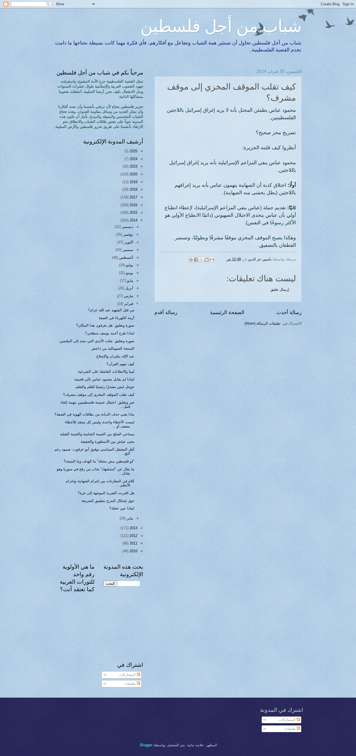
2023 (132, 166)
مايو (129, 280)
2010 (132, 551)
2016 (132, 205)
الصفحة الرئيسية (227, 312)
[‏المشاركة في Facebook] (196, 259)
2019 (132, 182)
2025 (132, 151)
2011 (132, 543)
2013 (132, 528)
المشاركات (128, 675)
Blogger (146, 745)
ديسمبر (127, 227)
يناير (129, 518)
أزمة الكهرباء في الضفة (116, 318)
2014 (132, 220)
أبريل (128, 288)
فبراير (128, 304)
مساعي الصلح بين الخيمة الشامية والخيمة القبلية (97, 434)
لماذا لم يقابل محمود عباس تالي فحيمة (104, 379)
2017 (132, 197)
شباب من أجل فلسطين (221, 25)
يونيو (129, 273)
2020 (132, 174)
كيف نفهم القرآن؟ (120, 364)
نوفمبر (127, 234)
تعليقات (130, 684)
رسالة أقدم (165, 312)
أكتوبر (128, 242)
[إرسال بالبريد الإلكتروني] (212, 259)
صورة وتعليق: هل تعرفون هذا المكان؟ (105, 325)
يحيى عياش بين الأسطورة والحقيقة (107, 441)
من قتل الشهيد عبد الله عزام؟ (111, 310)
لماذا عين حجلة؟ (121, 508)
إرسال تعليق (279, 289)
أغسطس (125, 257)
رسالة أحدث (289, 312)
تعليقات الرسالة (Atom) (262, 323)
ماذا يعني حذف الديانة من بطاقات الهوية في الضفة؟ (94, 414)
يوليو (129, 265)
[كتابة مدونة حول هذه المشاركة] (206, 259)
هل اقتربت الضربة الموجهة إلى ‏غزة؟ (106, 493)
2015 (132, 212)
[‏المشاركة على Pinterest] (191, 259)
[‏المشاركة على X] (201, 259)
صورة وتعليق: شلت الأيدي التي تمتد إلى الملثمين (97, 341)
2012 (132, 536)
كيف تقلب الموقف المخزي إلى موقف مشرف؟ (98, 394)
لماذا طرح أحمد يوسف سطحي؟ (109, 333)
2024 (132, 159)
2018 (132, 189)
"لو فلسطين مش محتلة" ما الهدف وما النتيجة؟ (99, 461)
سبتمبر (127, 250)
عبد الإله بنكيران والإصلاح (115, 356)
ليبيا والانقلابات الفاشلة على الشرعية (106, 371)
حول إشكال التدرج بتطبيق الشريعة (107, 501)
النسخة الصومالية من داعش (112, 348)
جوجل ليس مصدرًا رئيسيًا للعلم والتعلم (105, 387)
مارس (128, 296)
